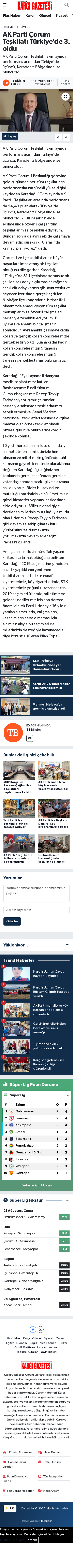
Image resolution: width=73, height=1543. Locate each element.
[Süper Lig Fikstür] (68, 1200)
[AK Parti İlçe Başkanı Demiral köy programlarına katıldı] (54, 808)
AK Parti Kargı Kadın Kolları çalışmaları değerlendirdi (17, 858)
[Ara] (66, 5)
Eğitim (10, 1342)
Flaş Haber (12, 15)
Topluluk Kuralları (27, 1351)
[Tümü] (68, 945)
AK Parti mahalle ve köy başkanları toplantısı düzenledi (53, 785)
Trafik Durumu (52, 1462)
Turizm (62, 1342)
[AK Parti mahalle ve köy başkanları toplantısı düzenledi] (54, 770)
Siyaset (62, 15)
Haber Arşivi (51, 1490)
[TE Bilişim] (13, 732)
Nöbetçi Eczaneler (20, 1452)
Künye (53, 1347)
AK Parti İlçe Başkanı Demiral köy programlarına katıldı (53, 824)
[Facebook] (33, 1329)
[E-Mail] (29, 738)
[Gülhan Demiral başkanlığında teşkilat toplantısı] (54, 843)
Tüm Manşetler (53, 1476)
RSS (12, 1508)
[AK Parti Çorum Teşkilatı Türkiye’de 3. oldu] (36, 110)
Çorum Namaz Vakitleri (15, 1464)
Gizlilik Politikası (24, 1347)
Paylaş (12, 136)
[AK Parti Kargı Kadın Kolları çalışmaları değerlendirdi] (19, 843)
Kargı (30, 15)
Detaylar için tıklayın (36, 1185)
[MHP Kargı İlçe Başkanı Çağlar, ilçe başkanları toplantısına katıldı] (19, 770)
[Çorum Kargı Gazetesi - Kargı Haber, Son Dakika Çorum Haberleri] (34, 5)
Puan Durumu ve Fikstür (16, 1478)
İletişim (41, 1347)
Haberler (9, 27)
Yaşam (60, 1338)
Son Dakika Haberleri (20, 1490)
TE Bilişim (33, 729)
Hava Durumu (52, 1452)
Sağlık (34, 1342)
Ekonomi (21, 1342)
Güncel (45, 15)
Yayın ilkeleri (49, 1351)
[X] (40, 1329)
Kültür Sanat (48, 1342)
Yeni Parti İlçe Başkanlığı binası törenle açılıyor (15, 824)
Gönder (12, 921)
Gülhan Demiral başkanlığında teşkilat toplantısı (51, 858)
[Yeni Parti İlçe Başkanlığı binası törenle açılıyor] (19, 808)
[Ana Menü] (4, 5)
